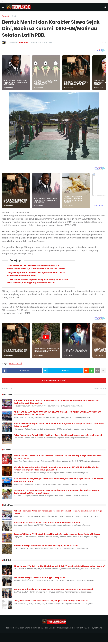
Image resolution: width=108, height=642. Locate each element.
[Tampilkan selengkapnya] (103, 370)
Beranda (6, 16)
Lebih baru (8, 388)
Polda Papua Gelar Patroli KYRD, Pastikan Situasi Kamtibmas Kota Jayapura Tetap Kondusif (58, 435)
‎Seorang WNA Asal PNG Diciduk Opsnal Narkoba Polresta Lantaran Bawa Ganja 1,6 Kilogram (57, 534)
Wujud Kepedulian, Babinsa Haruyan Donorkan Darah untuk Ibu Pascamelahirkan (35, 274)
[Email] (97, 370)
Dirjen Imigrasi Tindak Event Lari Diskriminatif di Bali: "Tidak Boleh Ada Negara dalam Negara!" (59, 566)
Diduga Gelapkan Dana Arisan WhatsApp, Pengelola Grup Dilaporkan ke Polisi (51, 601)
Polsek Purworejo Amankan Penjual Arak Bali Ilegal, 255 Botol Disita (46, 545)
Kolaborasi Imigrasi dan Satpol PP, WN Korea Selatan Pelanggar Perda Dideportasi (53, 589)
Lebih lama (99, 388)
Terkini (18, 363)
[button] (3, 7)
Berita (14, 16)
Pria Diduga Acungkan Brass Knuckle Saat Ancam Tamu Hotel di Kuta (47, 522)
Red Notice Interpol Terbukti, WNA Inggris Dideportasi (39, 577)
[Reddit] (86, 370)
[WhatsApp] (91, 370)
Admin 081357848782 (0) (54, 380)
